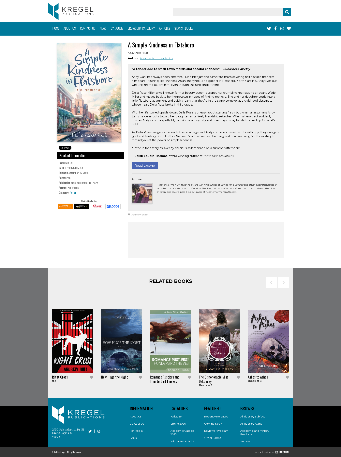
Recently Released (216, 416)
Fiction (72, 192)
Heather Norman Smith (156, 58)
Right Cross (60, 377)
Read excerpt (145, 165)
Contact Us (137, 423)
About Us (135, 416)
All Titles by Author (251, 423)
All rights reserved (74, 452)
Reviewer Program (216, 430)
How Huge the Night (114, 377)
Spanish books (183, 28)
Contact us (88, 28)
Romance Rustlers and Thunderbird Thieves (164, 379)
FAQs (133, 437)
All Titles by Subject (252, 416)
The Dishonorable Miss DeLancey (213, 379)
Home (55, 28)
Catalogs (117, 28)
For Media (136, 430)
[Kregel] (71, 11)
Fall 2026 (176, 416)
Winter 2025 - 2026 (182, 441)
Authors (245, 441)
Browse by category (141, 28)
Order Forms (212, 437)
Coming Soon (213, 423)
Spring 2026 (178, 423)
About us (70, 28)
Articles (164, 28)
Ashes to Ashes (258, 377)
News (103, 28)
